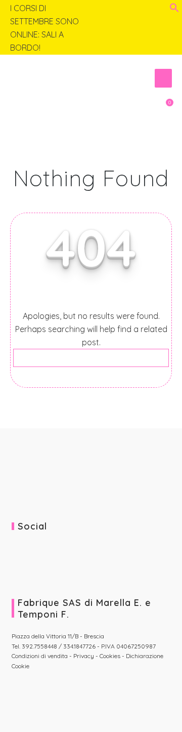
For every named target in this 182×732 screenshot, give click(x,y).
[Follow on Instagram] (164, 9)
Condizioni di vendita (40, 656)
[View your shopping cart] (164, 108)
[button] (174, 10)
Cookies (110, 656)
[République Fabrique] (60, 75)
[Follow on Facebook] (149, 9)
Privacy (83, 656)
